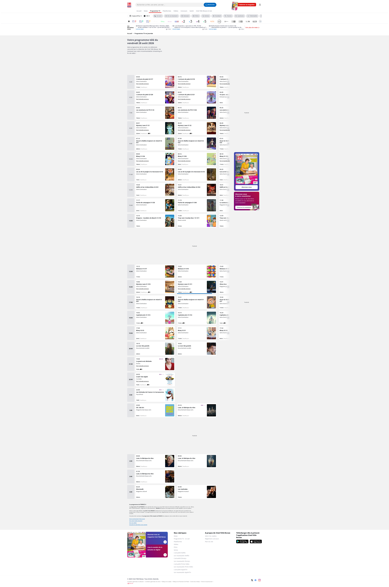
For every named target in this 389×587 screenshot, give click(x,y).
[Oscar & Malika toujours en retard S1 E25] (155, 302)
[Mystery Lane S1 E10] (155, 287)
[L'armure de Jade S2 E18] (197, 82)
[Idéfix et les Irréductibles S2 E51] (155, 190)
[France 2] (182, 21)
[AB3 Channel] (218, 21)
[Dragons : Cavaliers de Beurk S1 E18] (155, 221)
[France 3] (189, 21)
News (176, 536)
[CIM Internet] (181, 583)
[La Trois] (168, 21)
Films (175, 547)
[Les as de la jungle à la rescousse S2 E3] (197, 174)
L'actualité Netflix (179, 553)
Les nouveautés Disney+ (182, 561)
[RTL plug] (147, 21)
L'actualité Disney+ (180, 558)
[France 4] (196, 21)
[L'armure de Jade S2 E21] (197, 97)
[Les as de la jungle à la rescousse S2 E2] (155, 174)
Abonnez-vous (247, 187)
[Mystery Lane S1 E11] (197, 287)
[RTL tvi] (133, 21)
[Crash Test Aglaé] (155, 379)
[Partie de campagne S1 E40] (197, 205)
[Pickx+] (225, 21)
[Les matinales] (197, 492)
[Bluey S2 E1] (197, 333)
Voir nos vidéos (133, 522)
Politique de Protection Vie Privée (181, 581)
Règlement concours (212, 539)
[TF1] (175, 21)
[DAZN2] (239, 21)
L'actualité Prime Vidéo (181, 564)
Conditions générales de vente (152, 581)
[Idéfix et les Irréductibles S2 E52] (197, 190)
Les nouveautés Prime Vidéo (183, 567)
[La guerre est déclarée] (155, 364)
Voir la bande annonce (142, 83)
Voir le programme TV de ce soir (137, 519)
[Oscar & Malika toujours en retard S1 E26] (197, 302)
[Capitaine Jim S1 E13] (155, 318)
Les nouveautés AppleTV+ (182, 572)
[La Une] (154, 21)
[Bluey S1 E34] (155, 159)
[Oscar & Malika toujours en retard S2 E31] (155, 144)
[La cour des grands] (155, 349)
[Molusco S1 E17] (155, 271)
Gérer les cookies (211, 536)
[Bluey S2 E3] (155, 333)
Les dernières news (130, 27)
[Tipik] (161, 21)
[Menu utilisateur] (260, 5)
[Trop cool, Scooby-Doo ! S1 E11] (197, 221)
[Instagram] (259, 580)
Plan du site (209, 542)
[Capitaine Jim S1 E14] (197, 318)
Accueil (129, 33)
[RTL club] (140, 21)
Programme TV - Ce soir (182, 539)
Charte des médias (195, 581)
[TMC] (253, 21)
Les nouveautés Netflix (181, 556)
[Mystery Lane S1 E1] (155, 128)
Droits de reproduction (207, 581)
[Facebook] (255, 580)
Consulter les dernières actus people (138, 524)
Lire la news (140, 29)
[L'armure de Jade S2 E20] (155, 97)
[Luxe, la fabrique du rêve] (197, 410)
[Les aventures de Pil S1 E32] (197, 113)
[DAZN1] (232, 21)
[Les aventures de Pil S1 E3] (155, 113)
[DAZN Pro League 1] (246, 21)
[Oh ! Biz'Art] (155, 410)
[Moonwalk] (155, 492)
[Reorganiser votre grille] (129, 21)
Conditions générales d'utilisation (135, 581)
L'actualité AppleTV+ (181, 570)
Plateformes (178, 542)
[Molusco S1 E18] (197, 271)
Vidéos (176, 544)
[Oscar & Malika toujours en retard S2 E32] (197, 144)
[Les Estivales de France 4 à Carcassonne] (155, 395)
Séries (176, 550)
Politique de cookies (166, 581)
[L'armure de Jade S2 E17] (155, 82)
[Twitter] (252, 580)
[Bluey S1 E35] (197, 159)
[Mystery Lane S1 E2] (197, 128)
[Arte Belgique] (211, 21)
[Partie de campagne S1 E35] (155, 205)
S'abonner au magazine (246, 4)
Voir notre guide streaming (135, 520)
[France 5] (203, 21)
